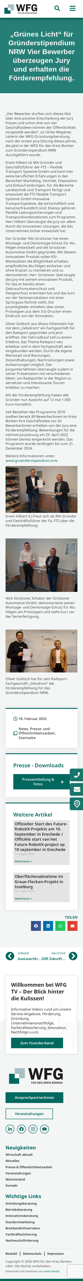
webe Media (52, 1271)
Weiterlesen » (23, 861)
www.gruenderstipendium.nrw (31, 460)
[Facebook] (21, 1129)
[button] (41, 781)
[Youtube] (44, 1129)
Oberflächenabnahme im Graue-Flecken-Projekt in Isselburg (39, 881)
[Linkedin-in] (10, 1129)
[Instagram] (33, 1129)
